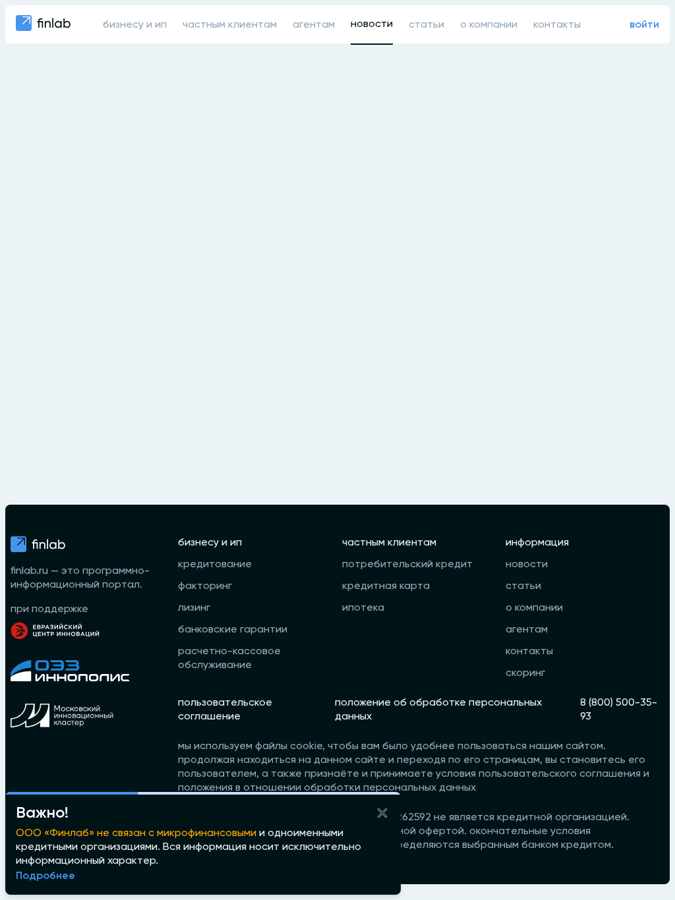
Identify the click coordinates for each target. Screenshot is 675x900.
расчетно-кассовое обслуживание (229, 658)
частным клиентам (230, 25)
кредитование (215, 564)
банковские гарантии (232, 630)
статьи (426, 25)
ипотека (363, 608)
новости (372, 24)
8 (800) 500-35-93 (618, 710)
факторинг (205, 586)
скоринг (525, 673)
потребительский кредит (407, 564)
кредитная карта (386, 586)
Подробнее (45, 876)
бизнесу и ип (135, 25)
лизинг (194, 608)
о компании (488, 25)
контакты (557, 25)
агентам (314, 25)
